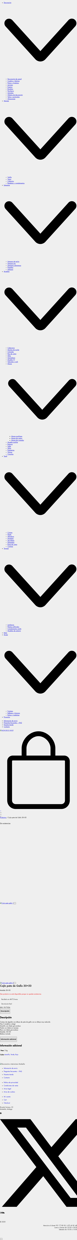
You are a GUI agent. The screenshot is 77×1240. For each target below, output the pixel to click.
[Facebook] (1, 1113)
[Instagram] (1, 1213)
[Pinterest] (2, 1213)
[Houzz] (4, 1213)
